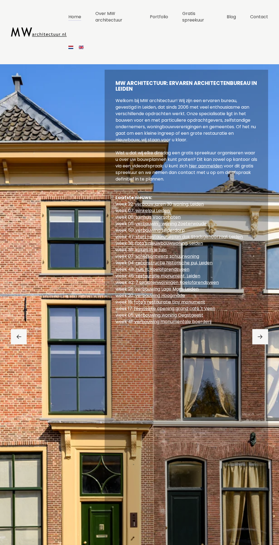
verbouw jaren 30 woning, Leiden (169, 204)
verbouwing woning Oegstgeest (169, 315)
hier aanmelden (206, 166)
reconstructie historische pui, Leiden (174, 263)
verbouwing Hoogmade (160, 295)
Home (74, 17)
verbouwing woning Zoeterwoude (171, 224)
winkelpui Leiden (152, 210)
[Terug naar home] (39, 32)
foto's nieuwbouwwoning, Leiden (169, 243)
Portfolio (159, 17)
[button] (19, 336)
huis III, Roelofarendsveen (162, 269)
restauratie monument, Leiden (168, 276)
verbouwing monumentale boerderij (172, 322)
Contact (259, 17)
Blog (231, 17)
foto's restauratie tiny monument (169, 302)
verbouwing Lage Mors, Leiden (167, 289)
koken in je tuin (150, 250)
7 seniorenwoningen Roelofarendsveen (177, 282)
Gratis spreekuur (193, 16)
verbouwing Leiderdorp (160, 230)
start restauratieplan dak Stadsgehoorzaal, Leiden (189, 237)
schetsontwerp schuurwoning (167, 256)
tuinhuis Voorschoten (158, 217)
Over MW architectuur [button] (108, 16)
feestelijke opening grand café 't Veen (174, 308)
